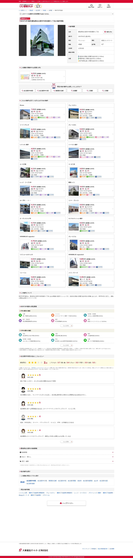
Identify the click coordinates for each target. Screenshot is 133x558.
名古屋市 (38, 10)
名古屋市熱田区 (88, 480)
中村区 (44, 10)
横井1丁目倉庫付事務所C (64, 492)
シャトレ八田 (23, 492)
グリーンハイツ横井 (95, 492)
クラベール (46, 495)
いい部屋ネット (23, 10)
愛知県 (31, 10)
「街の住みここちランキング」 (37, 367)
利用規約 (93, 548)
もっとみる (66, 325)
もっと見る (66, 441)
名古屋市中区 (62, 480)
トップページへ (67, 503)
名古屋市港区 (31, 483)
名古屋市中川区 (44, 90)
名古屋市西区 (72, 480)
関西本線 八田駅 (84, 58)
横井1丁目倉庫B (108, 492)
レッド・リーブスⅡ (80, 492)
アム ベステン (50, 492)
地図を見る (109, 32)
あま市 (96, 480)
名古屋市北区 (104, 480)
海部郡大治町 (59, 90)
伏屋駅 (50, 10)
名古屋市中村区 (28, 90)
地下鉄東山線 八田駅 (85, 61)
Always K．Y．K (24, 495)
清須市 (80, 480)
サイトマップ (85, 548)
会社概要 (112, 548)
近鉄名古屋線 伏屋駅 (85, 56)
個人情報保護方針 (102, 548)
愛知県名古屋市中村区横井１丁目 (88, 32)
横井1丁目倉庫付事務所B (36, 492)
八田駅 (91, 90)
